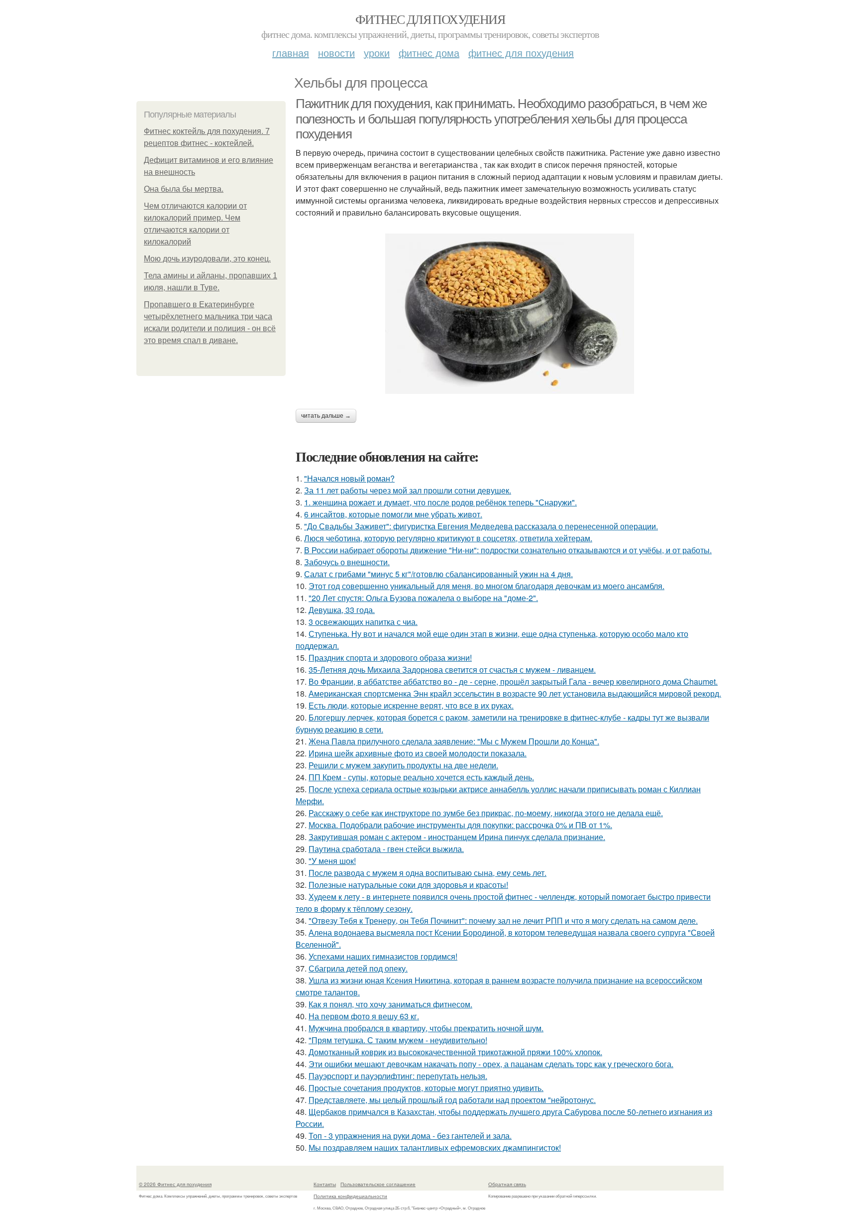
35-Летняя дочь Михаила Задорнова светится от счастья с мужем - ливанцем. (452, 669)
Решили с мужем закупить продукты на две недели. (403, 765)
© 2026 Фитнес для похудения (175, 1184)
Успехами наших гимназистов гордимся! (383, 956)
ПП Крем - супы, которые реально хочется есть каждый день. (421, 777)
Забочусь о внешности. (347, 562)
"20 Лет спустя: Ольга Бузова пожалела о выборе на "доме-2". (423, 598)
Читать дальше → (326, 415)
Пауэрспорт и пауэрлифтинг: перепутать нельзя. (398, 1076)
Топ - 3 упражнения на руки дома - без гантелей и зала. (410, 1135)
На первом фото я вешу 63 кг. (364, 1016)
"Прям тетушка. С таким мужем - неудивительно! (398, 1040)
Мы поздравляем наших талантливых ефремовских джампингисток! (435, 1147)
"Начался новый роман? (349, 478)
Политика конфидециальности (350, 1196)
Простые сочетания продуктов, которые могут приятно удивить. (426, 1087)
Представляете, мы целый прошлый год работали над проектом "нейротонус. (452, 1099)
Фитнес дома (429, 52)
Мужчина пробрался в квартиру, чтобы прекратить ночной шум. (426, 1028)
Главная (290, 52)
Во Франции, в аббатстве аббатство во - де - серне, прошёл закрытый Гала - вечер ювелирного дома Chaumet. (513, 681)
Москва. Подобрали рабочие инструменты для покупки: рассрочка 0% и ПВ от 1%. (460, 825)
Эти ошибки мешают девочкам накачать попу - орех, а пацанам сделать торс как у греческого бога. (491, 1064)
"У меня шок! (332, 860)
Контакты (325, 1184)
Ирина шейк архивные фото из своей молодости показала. (418, 753)
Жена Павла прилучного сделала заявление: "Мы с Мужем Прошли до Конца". (454, 741)
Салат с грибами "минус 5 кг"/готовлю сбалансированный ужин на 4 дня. (438, 574)
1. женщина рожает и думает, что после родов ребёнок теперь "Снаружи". (440, 502)
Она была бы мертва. (183, 189)
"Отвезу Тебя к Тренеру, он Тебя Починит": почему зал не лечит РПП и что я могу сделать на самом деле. (503, 920)
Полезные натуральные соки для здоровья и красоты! (408, 884)
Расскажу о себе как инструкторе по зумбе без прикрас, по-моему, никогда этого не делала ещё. (486, 813)
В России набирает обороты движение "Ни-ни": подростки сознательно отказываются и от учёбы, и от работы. (508, 550)
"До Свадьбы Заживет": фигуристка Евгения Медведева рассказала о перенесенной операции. (481, 526)
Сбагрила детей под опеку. (358, 968)
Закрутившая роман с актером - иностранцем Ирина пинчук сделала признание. (457, 837)
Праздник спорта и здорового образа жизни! (390, 657)
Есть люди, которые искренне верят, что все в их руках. (411, 705)
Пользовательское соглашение (378, 1184)
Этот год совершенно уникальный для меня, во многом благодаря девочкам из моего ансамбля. (486, 586)
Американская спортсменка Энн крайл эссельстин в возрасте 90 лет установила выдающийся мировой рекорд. (515, 693)
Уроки (377, 52)
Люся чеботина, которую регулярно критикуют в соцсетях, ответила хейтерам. (448, 538)
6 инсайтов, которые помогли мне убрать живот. (393, 514)
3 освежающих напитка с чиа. (363, 621)
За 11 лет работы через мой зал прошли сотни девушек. (407, 490)
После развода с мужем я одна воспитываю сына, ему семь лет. (427, 872)
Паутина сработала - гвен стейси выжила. (386, 848)
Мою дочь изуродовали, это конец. (207, 258)
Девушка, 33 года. (342, 609)
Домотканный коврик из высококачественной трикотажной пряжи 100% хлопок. (455, 1052)
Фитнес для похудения (430, 18)
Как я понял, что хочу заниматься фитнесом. (390, 1004)
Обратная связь (507, 1184)
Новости (336, 52)
